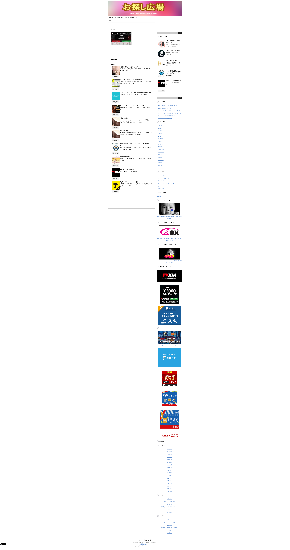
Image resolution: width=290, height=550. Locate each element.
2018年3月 (161, 146)
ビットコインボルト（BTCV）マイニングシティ (169, 110)
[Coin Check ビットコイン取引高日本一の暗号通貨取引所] (116, 99)
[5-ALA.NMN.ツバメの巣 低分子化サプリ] (161, 47)
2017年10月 (161, 152)
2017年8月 (161, 157)
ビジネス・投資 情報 (163, 178)
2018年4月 (161, 144)
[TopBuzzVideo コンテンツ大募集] (116, 189)
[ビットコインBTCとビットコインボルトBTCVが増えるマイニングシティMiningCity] (161, 76)
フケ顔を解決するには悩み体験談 (129, 67)
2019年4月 (161, 136)
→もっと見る (161, 90)
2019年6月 (161, 133)
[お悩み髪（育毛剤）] (116, 163)
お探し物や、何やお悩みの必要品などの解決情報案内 (145, 542)
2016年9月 (161, 165)
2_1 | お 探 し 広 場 (145, 540)
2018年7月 (161, 141)
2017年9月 (161, 154)
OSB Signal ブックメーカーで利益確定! (131, 79)
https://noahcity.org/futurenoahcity (169, 345)
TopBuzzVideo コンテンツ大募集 (129, 182)
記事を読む (115, 76)
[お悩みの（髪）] (116, 125)
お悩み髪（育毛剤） (125, 156)
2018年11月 (161, 138)
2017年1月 (161, 162)
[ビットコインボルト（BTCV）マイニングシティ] (161, 66)
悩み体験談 (161, 180)
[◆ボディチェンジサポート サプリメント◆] (116, 112)
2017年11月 (161, 149)
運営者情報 (161, 188)
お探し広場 (161, 175)
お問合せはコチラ (145, 544)
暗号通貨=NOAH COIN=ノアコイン (166, 183)
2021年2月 (161, 128)
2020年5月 (161, 130)
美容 (159, 186)
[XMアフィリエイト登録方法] (116, 176)
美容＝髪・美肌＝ (125, 130)
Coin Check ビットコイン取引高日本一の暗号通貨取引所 (135, 92)
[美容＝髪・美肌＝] (116, 137)
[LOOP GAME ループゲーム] (161, 56)
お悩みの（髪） (124, 118)
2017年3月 (161, 160)
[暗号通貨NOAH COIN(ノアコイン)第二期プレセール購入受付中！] (116, 150)
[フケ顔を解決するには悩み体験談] (116, 74)
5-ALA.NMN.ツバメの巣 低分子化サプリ (167, 105)
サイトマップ (160, 196)
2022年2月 (161, 125)
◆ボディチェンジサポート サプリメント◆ (132, 105)
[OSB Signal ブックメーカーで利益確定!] (116, 86)
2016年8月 (161, 168)
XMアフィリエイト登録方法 (127, 169)
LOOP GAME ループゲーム (173, 50)
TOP (110, 20)
